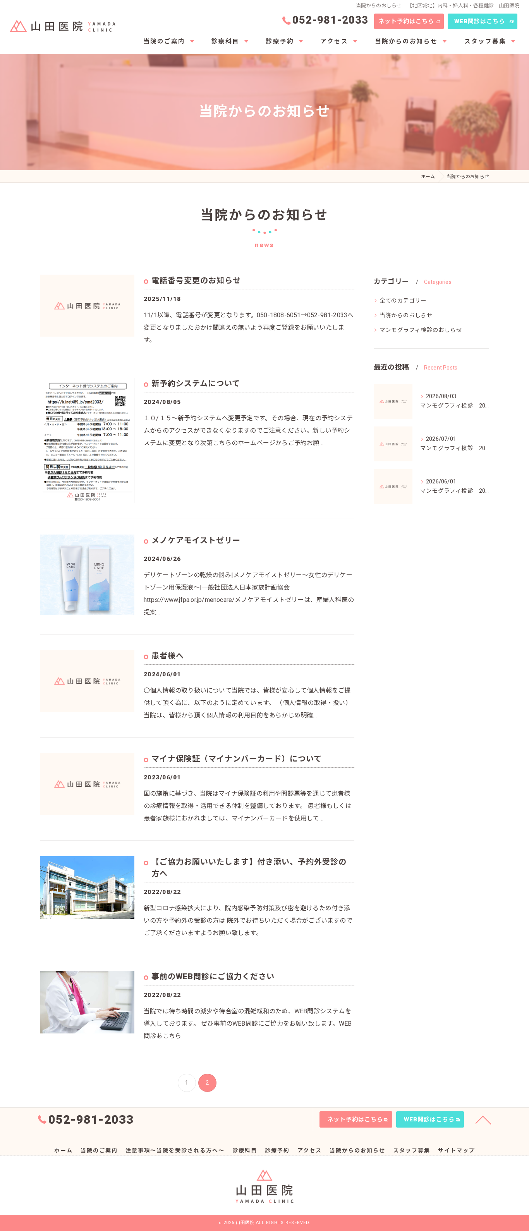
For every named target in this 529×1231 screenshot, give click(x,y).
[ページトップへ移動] (483, 1119)
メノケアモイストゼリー (195, 540)
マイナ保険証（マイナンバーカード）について (236, 758)
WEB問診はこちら (479, 21)
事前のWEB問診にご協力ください (213, 976)
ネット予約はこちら (406, 21)
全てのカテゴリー (403, 300)
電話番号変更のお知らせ (196, 280)
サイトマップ (456, 1150)
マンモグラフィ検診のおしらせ (421, 330)
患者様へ (167, 655)
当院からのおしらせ (406, 315)
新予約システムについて (195, 383)
